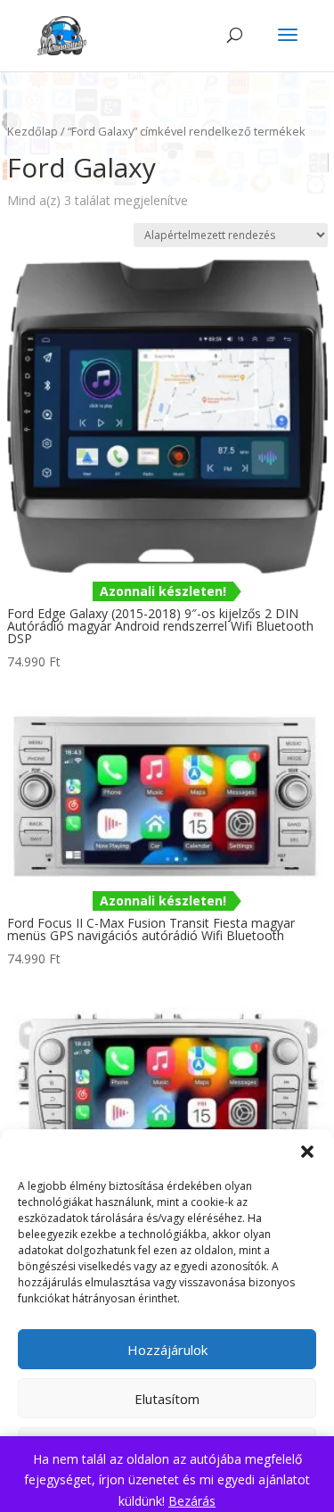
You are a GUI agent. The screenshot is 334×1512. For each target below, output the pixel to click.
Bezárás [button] (192, 1500)
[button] (307, 1152)
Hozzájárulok (167, 1350)
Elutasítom (167, 1399)
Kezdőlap (32, 131)
